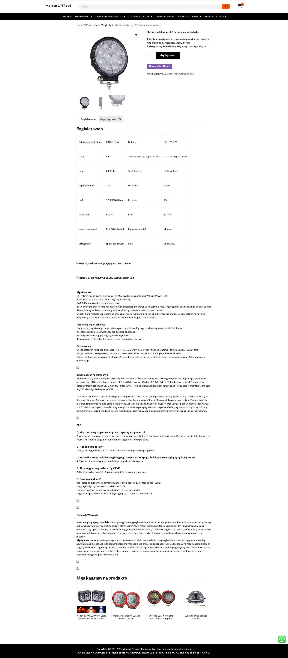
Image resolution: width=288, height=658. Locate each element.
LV (151, 652)
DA (100, 652)
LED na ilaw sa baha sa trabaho (196, 617)
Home (67, 16)
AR (79, 652)
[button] (136, 35)
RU (177, 652)
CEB (88, 652)
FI (110, 652)
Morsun (126, 649)
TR (205, 652)
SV (194, 652)
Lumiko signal (164, 16)
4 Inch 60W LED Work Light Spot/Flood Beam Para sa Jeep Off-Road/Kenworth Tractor (91, 619)
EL (120, 652)
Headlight (82, 16)
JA (143, 652)
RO (173, 652)
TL (198, 652)
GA (137, 652)
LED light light (106, 25)
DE (116, 652)
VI (209, 652)
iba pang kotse (214, 16)
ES (191, 652)
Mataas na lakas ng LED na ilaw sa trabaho (126, 617)
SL (188, 652)
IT (140, 652)
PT (169, 652)
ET (107, 652)
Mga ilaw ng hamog (109, 16)
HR (92, 652)
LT (154, 652)
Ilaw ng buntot (139, 16)
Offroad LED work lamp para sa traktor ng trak (161, 617)
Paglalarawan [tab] (88, 119)
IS (131, 652)
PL (166, 652)
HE (123, 652)
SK (184, 652)
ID (133, 652)
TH (201, 652)
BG (83, 652)
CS (96, 652)
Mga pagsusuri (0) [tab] (110, 119)
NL (103, 652)
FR (113, 652)
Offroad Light (188, 16)
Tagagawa (146, 649)
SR (181, 652)
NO (162, 652)
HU (127, 652)
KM (147, 652)
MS (158, 652)
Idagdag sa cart (168, 55)
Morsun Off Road (58, 5)
